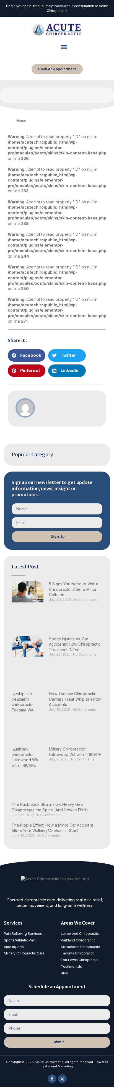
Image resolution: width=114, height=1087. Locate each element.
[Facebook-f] (52, 1078)
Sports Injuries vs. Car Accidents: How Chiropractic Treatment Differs (74, 644)
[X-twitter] (62, 1078)
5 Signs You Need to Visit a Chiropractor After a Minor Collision (73, 589)
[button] (63, 47)
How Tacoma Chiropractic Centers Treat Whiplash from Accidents (75, 699)
